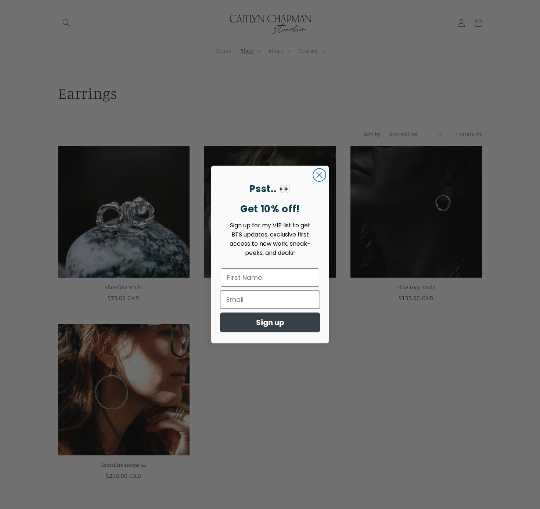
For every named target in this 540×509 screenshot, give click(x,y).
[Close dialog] (319, 175)
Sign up (270, 322)
